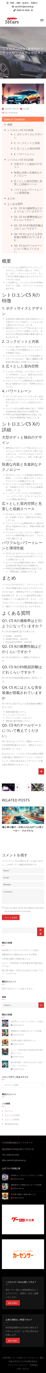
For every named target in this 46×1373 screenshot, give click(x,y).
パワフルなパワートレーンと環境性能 (28, 191)
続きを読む (12, 1303)
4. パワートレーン (24, 154)
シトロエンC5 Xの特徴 (20, 130)
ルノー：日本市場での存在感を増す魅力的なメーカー (22, 964)
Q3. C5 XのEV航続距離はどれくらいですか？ (28, 226)
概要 (9, 124)
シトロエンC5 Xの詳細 (20, 159)
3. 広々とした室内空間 (27, 148)
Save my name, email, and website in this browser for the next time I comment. (24, 909)
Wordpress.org (11, 1123)
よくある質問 (15, 204)
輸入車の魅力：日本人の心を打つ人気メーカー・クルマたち (22, 972)
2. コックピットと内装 (27, 143)
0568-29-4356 (23, 10)
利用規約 (34, 1365)
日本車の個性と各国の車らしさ (16, 958)
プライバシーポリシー (18, 1365)
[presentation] (5, 825)
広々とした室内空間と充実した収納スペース (28, 182)
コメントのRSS (12, 1119)
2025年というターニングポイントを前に (20, 950)
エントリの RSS (12, 1115)
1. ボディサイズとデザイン (28, 135)
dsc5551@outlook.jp (24, 6)
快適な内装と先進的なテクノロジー (28, 174)
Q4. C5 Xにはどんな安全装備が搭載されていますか (28, 237)
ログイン (9, 1110)
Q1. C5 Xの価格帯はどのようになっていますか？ (28, 209)
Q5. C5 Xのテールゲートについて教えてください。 (28, 248)
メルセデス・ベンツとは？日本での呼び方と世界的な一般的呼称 (23, 841)
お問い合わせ (23, 1368)
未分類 (26, 108)
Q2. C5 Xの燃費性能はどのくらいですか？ (28, 218)
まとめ (11, 198)
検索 (40, 931)
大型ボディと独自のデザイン (28, 165)
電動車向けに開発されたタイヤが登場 (19, 954)
